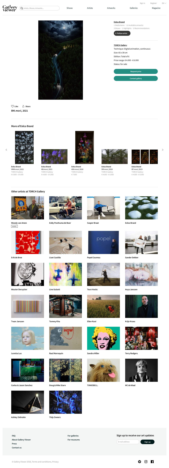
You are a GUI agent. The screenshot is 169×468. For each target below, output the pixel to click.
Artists (90, 8)
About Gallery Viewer (21, 439)
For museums (74, 439)
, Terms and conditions (41, 461)
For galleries (73, 435)
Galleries (134, 8)
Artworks (111, 8)
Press (14, 443)
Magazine (156, 8)
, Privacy (54, 461)
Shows (70, 8)
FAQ (13, 435)
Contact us (17, 447)
